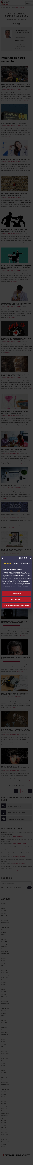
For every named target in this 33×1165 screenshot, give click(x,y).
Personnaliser (15, 599)
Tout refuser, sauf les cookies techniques (16, 605)
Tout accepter (16, 593)
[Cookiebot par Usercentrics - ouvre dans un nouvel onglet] (20, 558)
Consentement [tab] (6, 563)
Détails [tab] (16, 563)
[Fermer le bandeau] (30, 558)
